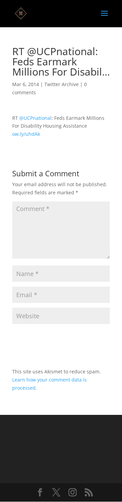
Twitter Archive (61, 84)
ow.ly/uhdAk (26, 134)
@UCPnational (35, 118)
